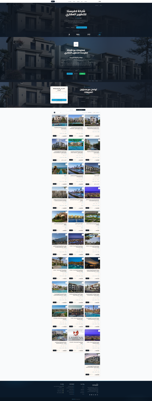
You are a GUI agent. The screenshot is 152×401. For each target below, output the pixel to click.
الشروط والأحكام (82, 392)
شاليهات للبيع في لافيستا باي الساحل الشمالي (76, 200)
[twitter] (95, 395)
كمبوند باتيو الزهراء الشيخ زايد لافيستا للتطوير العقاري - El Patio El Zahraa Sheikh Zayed (92, 295)
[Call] (90, 136)
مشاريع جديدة (82, 390)
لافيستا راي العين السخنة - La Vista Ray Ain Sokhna (59, 319)
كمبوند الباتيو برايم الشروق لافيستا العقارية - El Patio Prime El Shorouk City (60, 294)
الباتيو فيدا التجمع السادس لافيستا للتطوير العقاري (93, 152)
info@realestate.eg (59, 390)
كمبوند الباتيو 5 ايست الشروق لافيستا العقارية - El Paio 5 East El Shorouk (92, 319)
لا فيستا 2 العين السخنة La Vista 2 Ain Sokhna (60, 224)
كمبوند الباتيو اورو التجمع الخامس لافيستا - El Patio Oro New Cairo (60, 343)
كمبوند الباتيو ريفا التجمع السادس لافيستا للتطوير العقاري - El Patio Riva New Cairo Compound (76, 128)
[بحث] (56, 1)
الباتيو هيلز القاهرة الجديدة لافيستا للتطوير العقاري (60, 128)
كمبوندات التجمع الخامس (70, 386)
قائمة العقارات (82, 389)
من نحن (83, 386)
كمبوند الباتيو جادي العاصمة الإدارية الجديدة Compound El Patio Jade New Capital (93, 128)
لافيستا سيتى (96, 175)
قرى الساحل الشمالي (71, 392)
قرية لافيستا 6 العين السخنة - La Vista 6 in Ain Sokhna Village (92, 246)
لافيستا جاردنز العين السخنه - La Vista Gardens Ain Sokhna (93, 343)
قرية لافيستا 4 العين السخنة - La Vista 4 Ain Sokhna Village (76, 270)
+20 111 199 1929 (59, 389)
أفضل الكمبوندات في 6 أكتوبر (70, 390)
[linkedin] (90, 395)
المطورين (101, 5)
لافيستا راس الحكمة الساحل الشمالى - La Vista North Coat (76, 176)
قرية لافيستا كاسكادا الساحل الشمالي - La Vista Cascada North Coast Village (59, 200)
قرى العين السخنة (71, 394)
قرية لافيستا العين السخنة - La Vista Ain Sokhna (76, 343)
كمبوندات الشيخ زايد (71, 389)
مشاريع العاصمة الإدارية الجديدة (69, 387)
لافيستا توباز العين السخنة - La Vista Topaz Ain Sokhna (77, 319)
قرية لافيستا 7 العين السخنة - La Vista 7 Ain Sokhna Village (59, 270)
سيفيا (65, 175)
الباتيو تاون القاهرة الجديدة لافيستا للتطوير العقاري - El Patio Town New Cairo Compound (77, 152)
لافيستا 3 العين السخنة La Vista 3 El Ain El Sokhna (92, 224)
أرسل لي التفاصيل (59, 99)
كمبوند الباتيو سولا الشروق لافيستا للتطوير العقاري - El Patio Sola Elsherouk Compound (59, 152)
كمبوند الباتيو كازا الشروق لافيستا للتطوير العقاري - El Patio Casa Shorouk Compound (92, 367)
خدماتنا (83, 387)
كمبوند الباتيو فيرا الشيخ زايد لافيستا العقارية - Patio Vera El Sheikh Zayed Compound (93, 271)
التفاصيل (88, 135)
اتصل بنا (83, 394)
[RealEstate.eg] (99, 1)
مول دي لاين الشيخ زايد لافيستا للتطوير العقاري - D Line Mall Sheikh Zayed (59, 246)
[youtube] (91, 395)
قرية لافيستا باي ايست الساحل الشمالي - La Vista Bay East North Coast (92, 200)
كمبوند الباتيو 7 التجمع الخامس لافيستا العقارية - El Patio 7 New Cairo (76, 294)
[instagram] (93, 395)
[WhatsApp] (92, 136)
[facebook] (97, 395)
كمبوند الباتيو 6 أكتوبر (79, 223)
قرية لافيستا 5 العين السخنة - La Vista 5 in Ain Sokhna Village (76, 246)
